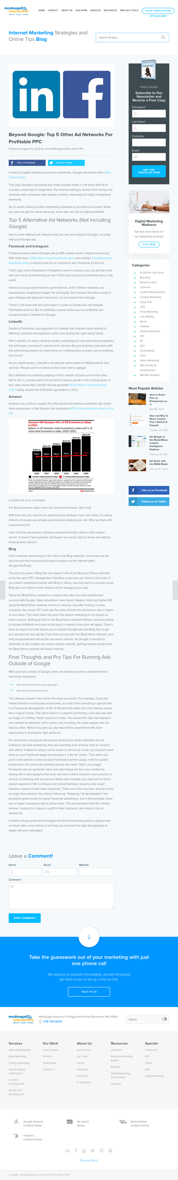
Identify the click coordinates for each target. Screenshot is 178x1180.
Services (95, 10)
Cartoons (145, 287)
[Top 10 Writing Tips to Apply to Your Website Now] (175, 590)
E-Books (115, 1066)
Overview (116, 1050)
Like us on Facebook (154, 490)
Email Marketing (149, 311)
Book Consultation (158, 10)
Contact (53, 10)
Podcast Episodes (150, 331)
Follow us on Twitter (154, 501)
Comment (15, 879)
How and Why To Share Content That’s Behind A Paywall (158, 420)
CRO (142, 306)
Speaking (82, 1069)
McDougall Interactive (28, 1175)
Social (148, 1063)
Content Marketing (150, 297)
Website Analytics (150, 375)
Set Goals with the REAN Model (158, 463)
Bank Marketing (18, 1056)
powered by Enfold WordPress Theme (54, 1175)
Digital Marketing (154, 1076)
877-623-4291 (158, 16)
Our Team (82, 1056)
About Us (66, 10)
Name (13, 865)
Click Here (149, 244)
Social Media (147, 350)
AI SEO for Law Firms (152, 272)
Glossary (116, 1083)
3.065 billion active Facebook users (51, 258)
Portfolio (47, 1056)
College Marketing (19, 1063)
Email (48, 865)
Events (80, 1063)
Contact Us (49, 1069)
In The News (84, 1082)
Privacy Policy (89, 1160)
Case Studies (50, 1050)
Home (41, 10)
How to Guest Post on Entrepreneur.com (158, 399)
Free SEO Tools (129, 10)
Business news (148, 282)
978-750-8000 (52, 1021)
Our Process (84, 1050)
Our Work (81, 10)
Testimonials (49, 1063)
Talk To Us (89, 991)
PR (141, 341)
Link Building (147, 316)
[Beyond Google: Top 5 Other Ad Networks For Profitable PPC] (61, 95)
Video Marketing (149, 360)
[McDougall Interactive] (16, 10)
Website (84, 865)
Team (143, 355)
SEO (142, 345)
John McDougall (53, 148)
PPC (81, 148)
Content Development (152, 292)
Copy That (146, 302)
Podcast (144, 326)
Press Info (82, 1076)
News (143, 321)
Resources (110, 10)
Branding (145, 277)
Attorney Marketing (20, 1050)
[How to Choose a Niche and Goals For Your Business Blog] (2, 590)
